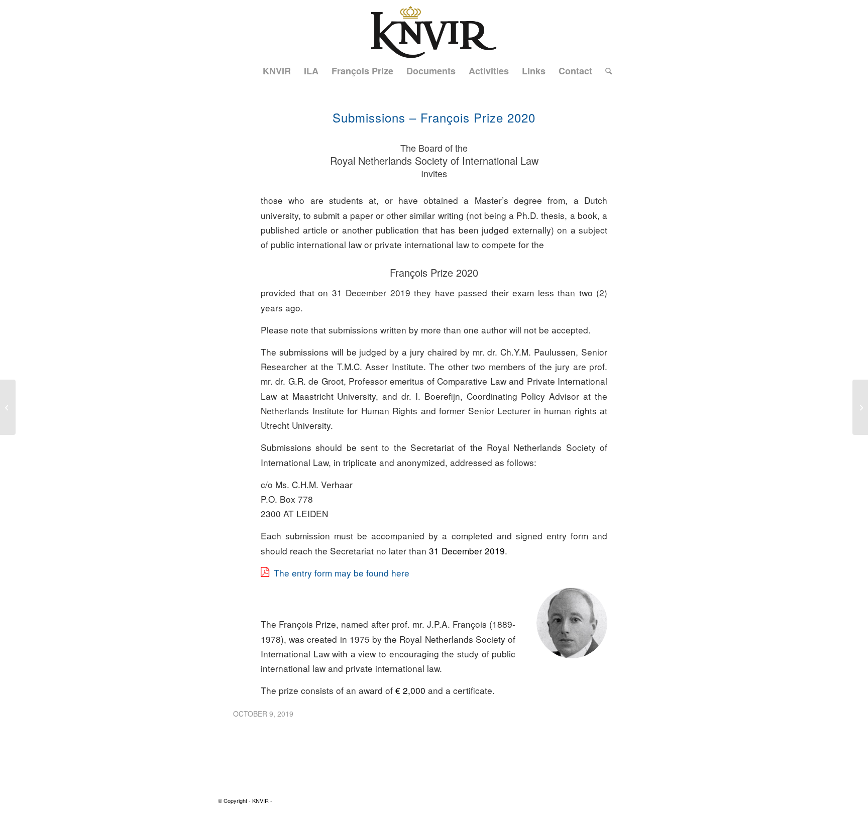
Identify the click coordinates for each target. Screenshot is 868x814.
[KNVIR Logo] (434, 29)
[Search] (605, 70)
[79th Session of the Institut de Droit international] (8, 407)
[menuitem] (276, 70)
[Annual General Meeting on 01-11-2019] (860, 407)
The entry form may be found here (341, 572)
